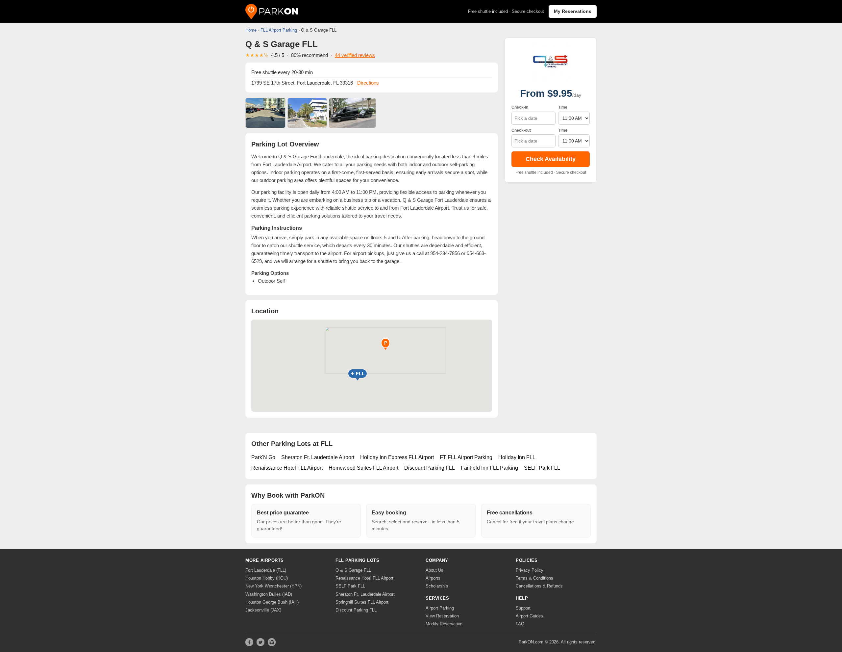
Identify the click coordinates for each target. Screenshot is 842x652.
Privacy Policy (529, 570)
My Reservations (572, 11)
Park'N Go (263, 457)
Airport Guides (529, 615)
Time (562, 107)
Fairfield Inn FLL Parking (489, 468)
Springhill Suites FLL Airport (361, 602)
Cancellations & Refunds (539, 586)
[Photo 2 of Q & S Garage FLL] (307, 113)
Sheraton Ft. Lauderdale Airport (317, 457)
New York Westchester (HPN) (273, 586)
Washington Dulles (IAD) (268, 594)
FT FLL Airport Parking (466, 457)
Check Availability (551, 159)
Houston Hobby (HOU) (266, 578)
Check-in (519, 107)
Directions (368, 83)
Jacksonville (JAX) (263, 610)
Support (523, 608)
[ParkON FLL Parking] (271, 11)
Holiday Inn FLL (516, 457)
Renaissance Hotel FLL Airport (287, 468)
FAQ (520, 623)
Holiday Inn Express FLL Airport (397, 457)
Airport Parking (440, 608)
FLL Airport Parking (278, 30)
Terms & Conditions (534, 578)
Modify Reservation (444, 623)
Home (251, 30)
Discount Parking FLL (429, 468)
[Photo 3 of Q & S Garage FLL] (352, 113)
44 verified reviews (355, 55)
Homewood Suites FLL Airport (363, 468)
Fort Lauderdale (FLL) (265, 570)
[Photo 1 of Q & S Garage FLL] (265, 113)
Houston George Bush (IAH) (272, 602)
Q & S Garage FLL (353, 570)
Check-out (521, 130)
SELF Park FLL (542, 468)
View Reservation (442, 615)
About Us (434, 570)
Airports (433, 578)
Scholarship (437, 586)
